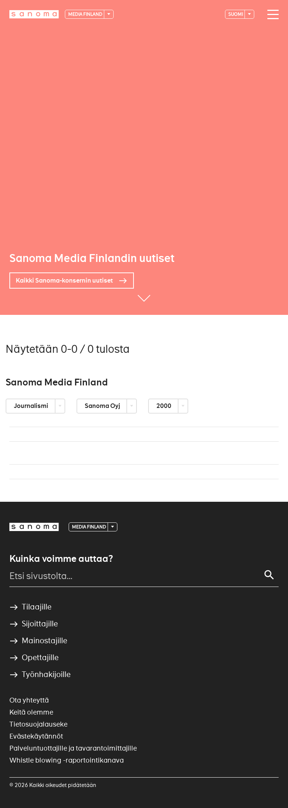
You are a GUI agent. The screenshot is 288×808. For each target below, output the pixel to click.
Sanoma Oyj (103, 406)
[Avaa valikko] (271, 14)
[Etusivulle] (34, 14)
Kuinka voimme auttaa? (61, 559)
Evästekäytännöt (36, 736)
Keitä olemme (31, 712)
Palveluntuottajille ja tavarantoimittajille (73, 748)
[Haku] (269, 575)
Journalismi (32, 406)
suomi (236, 14)
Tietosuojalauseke (38, 724)
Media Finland (85, 14)
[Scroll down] (144, 303)
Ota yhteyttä (29, 700)
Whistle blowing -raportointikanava (66, 760)
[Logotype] (34, 527)
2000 (164, 406)
